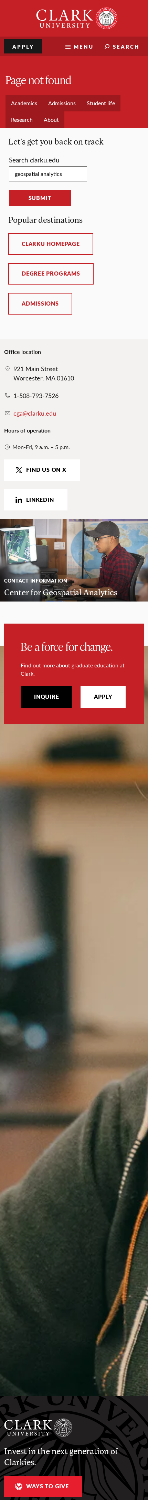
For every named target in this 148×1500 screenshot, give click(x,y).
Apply (23, 46)
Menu (84, 46)
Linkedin (40, 500)
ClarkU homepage (51, 244)
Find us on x (46, 470)
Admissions (40, 303)
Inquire (46, 697)
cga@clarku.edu (34, 413)
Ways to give (47, 1486)
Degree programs (51, 273)
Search (126, 46)
